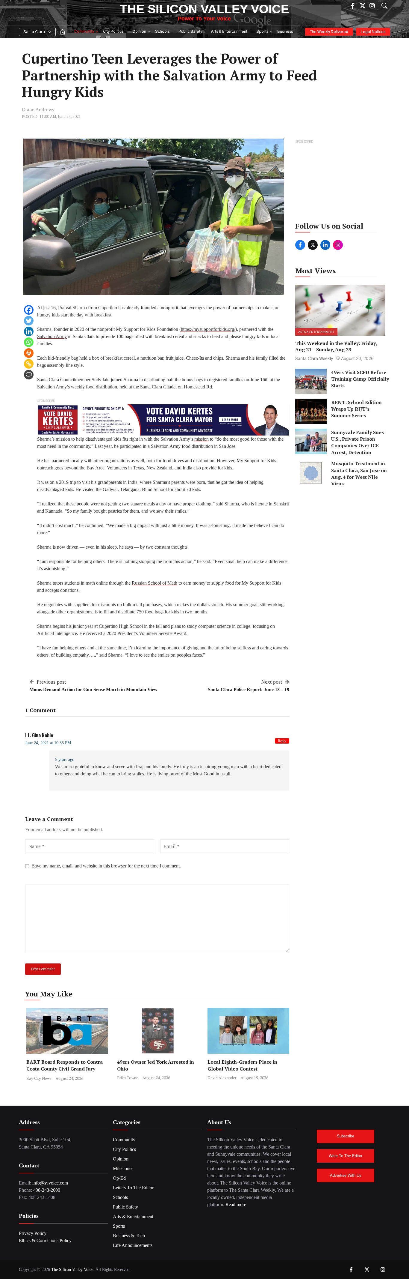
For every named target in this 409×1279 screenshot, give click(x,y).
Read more (235, 1204)
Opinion (139, 32)
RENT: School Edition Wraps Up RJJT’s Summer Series (356, 409)
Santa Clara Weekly (314, 358)
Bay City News (38, 1078)
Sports (262, 32)
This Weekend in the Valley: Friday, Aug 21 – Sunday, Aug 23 (336, 346)
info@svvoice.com (50, 1182)
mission (201, 439)
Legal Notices (373, 32)
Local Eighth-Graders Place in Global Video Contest (242, 1065)
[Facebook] (29, 310)
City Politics (113, 32)
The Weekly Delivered (329, 32)
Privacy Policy (32, 1233)
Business (285, 32)
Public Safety (190, 32)
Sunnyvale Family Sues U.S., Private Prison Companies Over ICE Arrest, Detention (357, 442)
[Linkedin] (29, 331)
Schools (162, 32)
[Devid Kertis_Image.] (163, 419)
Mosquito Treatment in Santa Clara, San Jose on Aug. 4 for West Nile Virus (359, 473)
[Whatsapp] (29, 342)
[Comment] (29, 374)
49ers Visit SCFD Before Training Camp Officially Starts (360, 379)
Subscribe (345, 1136)
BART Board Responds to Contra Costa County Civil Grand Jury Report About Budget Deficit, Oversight (64, 1072)
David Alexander (222, 1077)
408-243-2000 (46, 1190)
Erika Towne (127, 1077)
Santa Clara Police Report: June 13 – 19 (248, 689)
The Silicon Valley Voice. (73, 1269)
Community (84, 32)
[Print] (29, 353)
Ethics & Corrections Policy (45, 1240)
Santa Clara (34, 32)
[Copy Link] (29, 364)
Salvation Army (52, 336)
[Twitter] (29, 320)
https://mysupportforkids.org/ (208, 329)
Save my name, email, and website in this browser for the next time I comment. (106, 865)
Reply (282, 741)
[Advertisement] (340, 182)
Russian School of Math (154, 583)
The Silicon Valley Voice (204, 9)
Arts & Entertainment (229, 32)
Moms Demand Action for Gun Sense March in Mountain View (93, 689)
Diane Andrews (38, 109)
